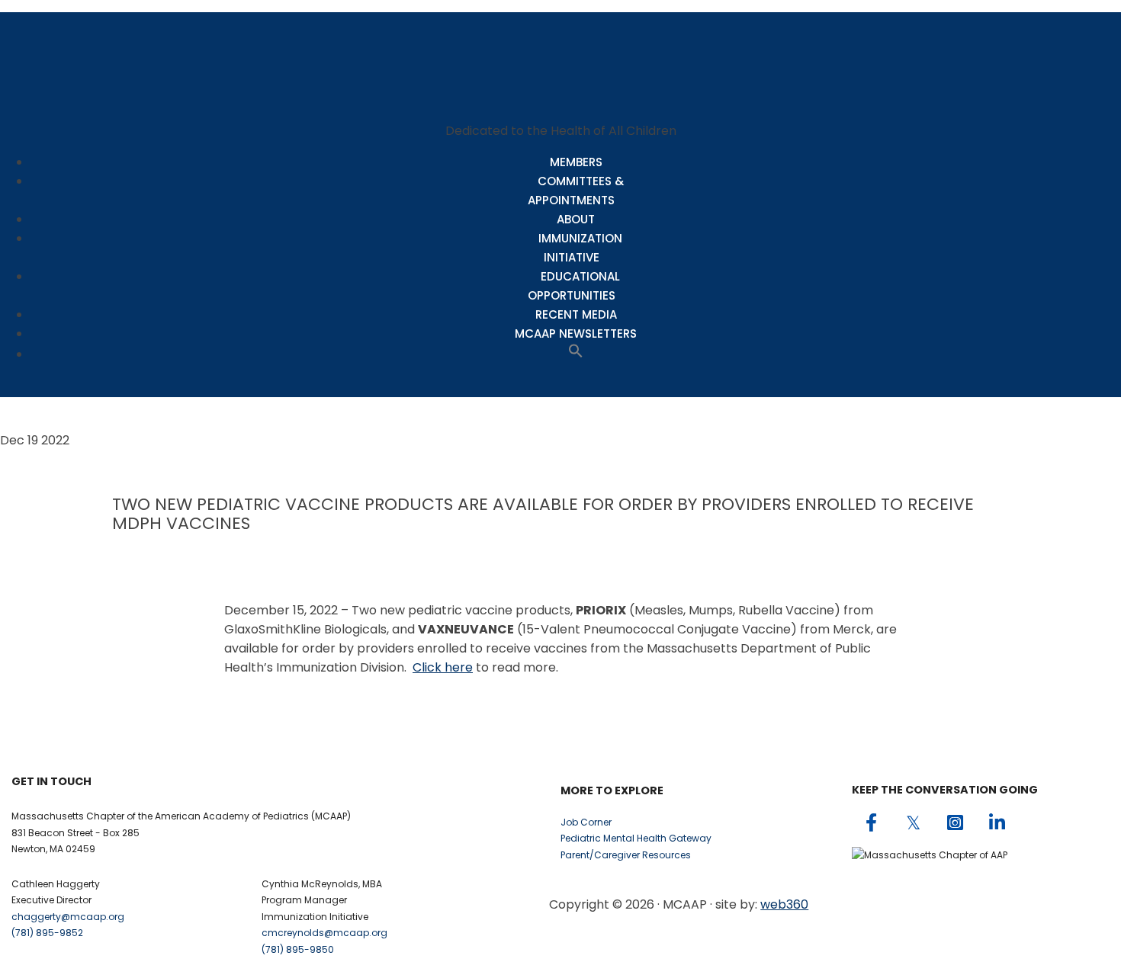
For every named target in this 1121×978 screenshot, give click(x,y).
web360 (784, 904)
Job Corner (586, 822)
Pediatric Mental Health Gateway (635, 838)
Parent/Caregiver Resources (625, 854)
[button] (576, 354)
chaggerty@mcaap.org (67, 916)
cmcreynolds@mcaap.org (324, 932)
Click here (443, 667)
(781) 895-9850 (298, 949)
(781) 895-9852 (47, 932)
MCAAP (560, 60)
